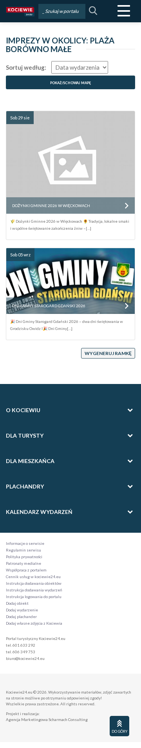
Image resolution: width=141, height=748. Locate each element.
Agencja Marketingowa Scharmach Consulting (47, 719)
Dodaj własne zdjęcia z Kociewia (34, 623)
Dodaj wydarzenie (22, 609)
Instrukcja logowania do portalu (33, 596)
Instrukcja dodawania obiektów (33, 583)
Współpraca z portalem (26, 570)
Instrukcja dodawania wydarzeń (34, 590)
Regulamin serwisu (23, 550)
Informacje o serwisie (25, 543)
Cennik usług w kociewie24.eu (33, 576)
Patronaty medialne (23, 563)
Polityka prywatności (24, 556)
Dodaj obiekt (17, 603)
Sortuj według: (26, 67)
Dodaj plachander (21, 616)
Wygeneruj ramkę (108, 353)
